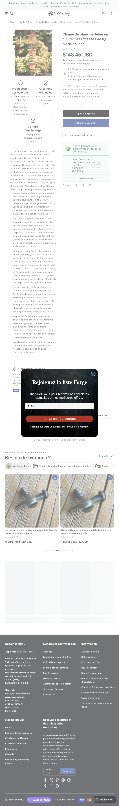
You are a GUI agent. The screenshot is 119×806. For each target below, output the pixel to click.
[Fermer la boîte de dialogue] (93, 374)
